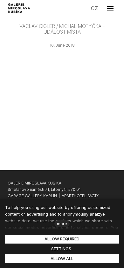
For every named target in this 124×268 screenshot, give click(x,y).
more (62, 223)
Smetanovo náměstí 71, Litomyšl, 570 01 (44, 189)
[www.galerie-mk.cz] (19, 8)
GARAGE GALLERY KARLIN (32, 195)
